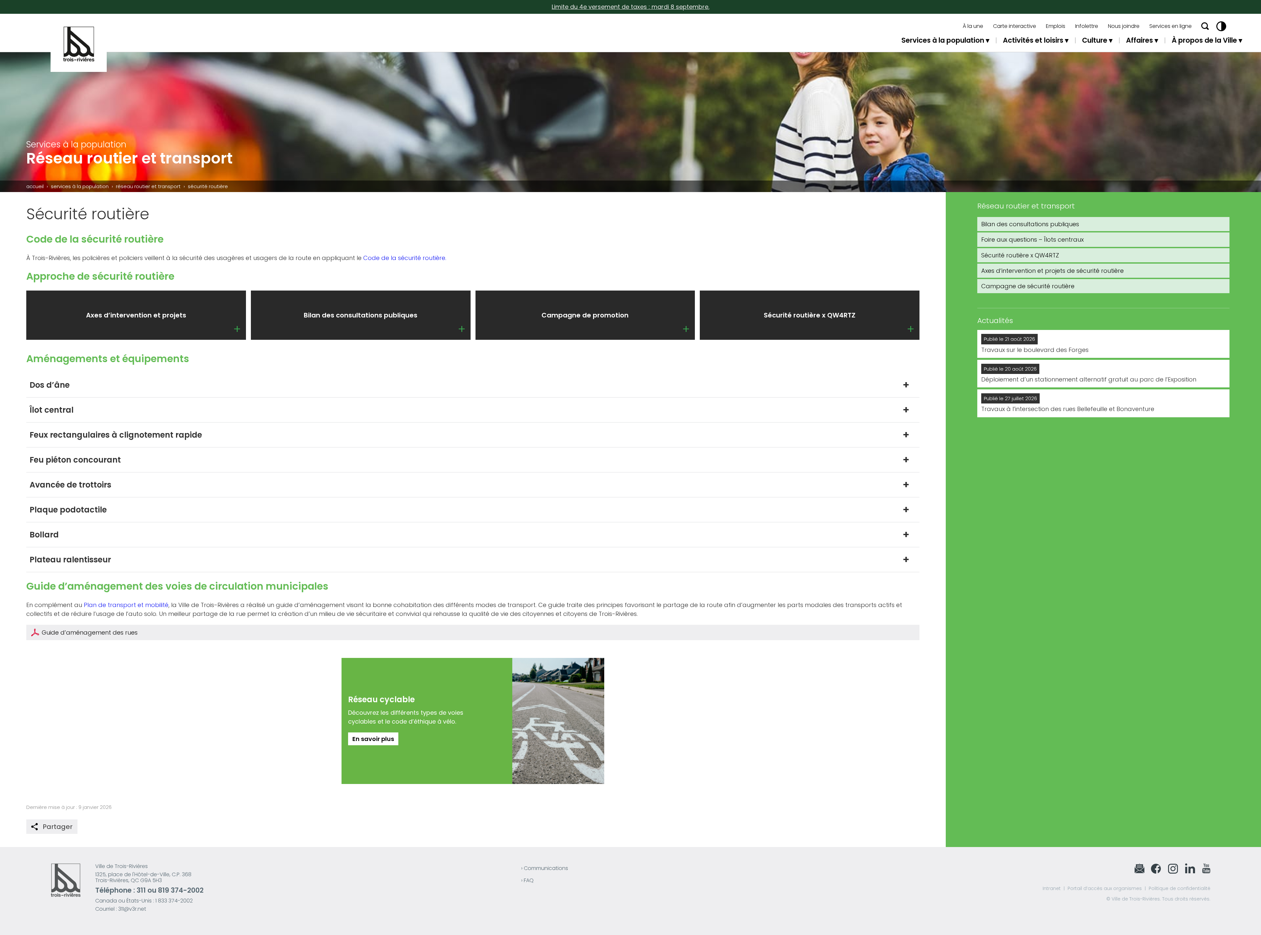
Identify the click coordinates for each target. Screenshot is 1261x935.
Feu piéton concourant (75, 459)
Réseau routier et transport (148, 186)
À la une (973, 26)
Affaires (1139, 40)
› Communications (544, 868)
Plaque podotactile (68, 509)
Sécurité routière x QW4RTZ (1020, 255)
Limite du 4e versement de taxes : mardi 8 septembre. (630, 7)
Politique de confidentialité (1179, 888)
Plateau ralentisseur (70, 559)
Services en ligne (1170, 26)
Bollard (44, 534)
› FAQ (527, 880)
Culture (1094, 40)
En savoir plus (373, 739)
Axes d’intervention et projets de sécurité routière (1052, 271)
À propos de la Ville (1204, 40)
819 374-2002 (181, 890)
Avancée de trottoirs (70, 484)
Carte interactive (1014, 26)
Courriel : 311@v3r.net (120, 909)
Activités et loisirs (1033, 40)
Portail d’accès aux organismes (1105, 888)
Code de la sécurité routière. (404, 258)
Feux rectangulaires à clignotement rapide (116, 434)
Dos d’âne (50, 385)
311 (141, 890)
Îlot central (52, 409)
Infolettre (1086, 26)
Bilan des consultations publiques (1030, 224)
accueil (35, 186)
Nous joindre (1123, 26)
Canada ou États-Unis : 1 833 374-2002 (144, 900)
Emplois (1055, 26)
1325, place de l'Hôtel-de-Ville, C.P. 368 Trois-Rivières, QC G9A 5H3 (143, 877)
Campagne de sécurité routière (1027, 286)
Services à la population (942, 40)
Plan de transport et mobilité (126, 605)
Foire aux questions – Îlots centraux (1032, 239)
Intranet (1052, 888)
